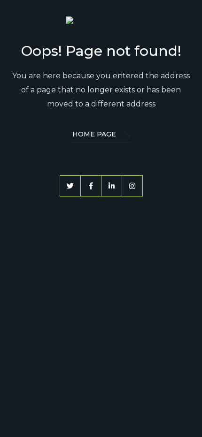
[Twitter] (70, 186)
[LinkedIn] (111, 186)
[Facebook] (91, 186)
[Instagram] (132, 186)
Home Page (94, 134)
